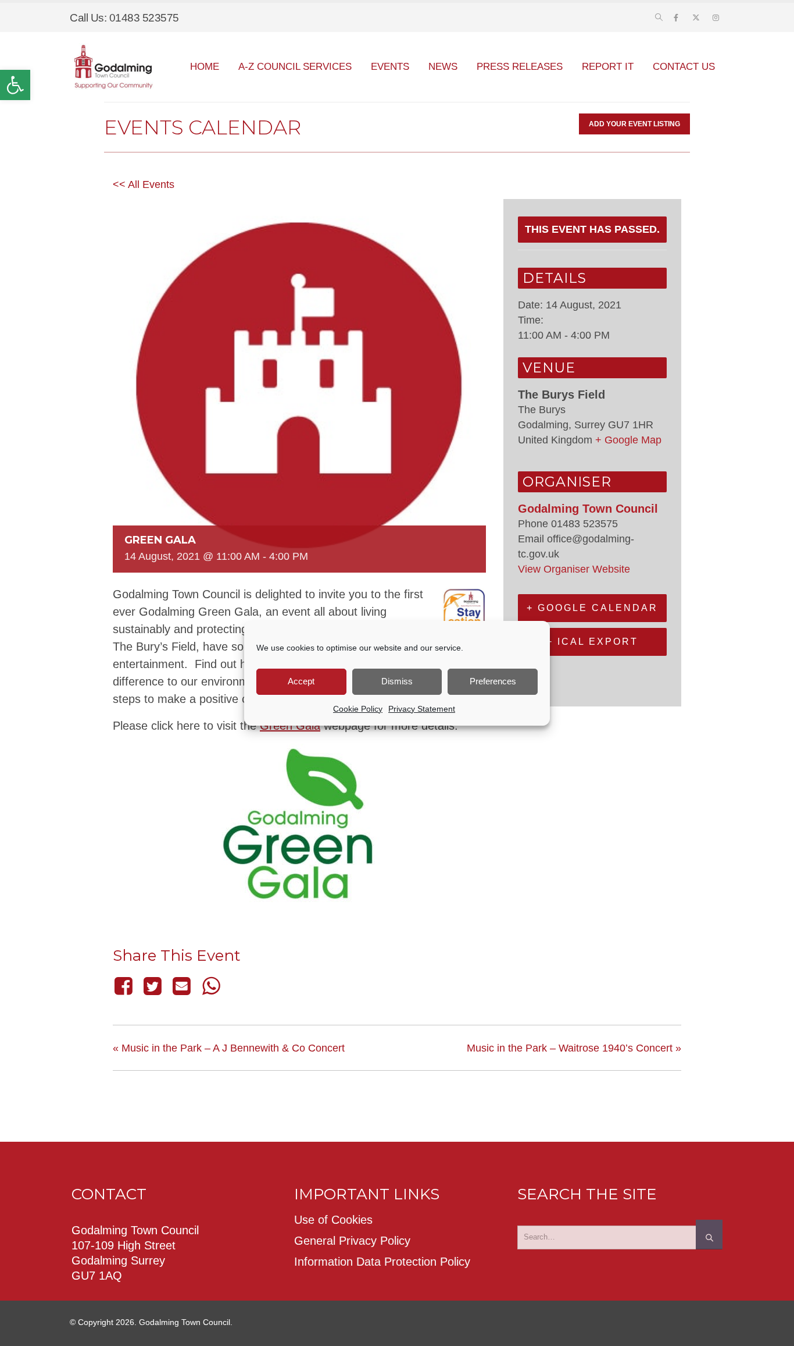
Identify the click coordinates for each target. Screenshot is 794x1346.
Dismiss (397, 681)
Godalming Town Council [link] (588, 508)
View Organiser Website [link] (574, 569)
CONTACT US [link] (684, 66)
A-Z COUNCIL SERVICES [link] (295, 66)
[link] (15, 85)
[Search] (709, 1234)
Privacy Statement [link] (421, 708)
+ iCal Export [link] (592, 642)
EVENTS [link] (390, 66)
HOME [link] (204, 66)
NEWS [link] (442, 66)
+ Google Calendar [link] (592, 608)
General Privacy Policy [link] (352, 1240)
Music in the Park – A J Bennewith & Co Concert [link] (229, 1048)
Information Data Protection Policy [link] (382, 1261)
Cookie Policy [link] (357, 708)
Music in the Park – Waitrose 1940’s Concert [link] (574, 1048)
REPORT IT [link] (608, 66)
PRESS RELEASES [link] (520, 66)
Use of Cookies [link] (333, 1219)
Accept (301, 681)
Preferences (493, 681)
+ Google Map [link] (628, 440)
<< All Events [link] (143, 184)
